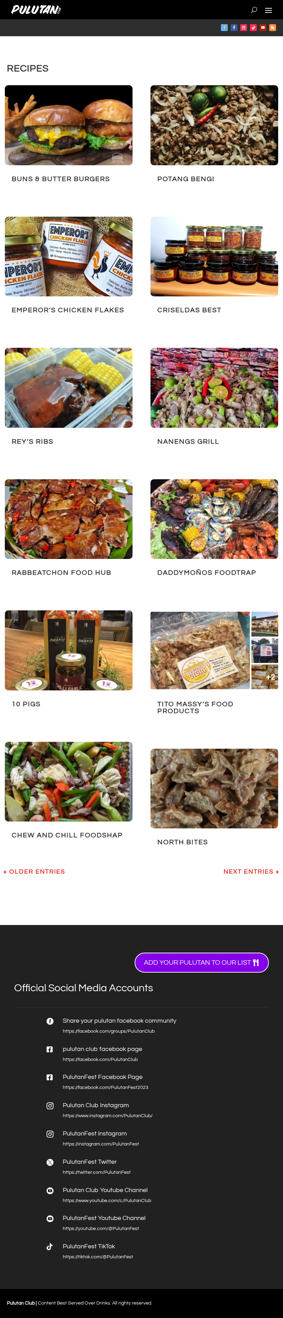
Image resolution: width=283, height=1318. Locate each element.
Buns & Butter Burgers (61, 179)
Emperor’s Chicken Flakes (68, 310)
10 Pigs (26, 704)
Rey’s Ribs (32, 441)
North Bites (182, 842)
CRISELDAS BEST (189, 310)
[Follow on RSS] (272, 27)
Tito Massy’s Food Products (195, 708)
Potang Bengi (186, 179)
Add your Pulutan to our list (197, 962)
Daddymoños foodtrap (206, 572)
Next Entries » (252, 871)
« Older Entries (34, 871)
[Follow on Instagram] (243, 27)
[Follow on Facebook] (224, 27)
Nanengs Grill (188, 441)
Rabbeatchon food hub (61, 572)
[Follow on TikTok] (253, 27)
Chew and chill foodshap (67, 835)
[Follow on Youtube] (263, 27)
